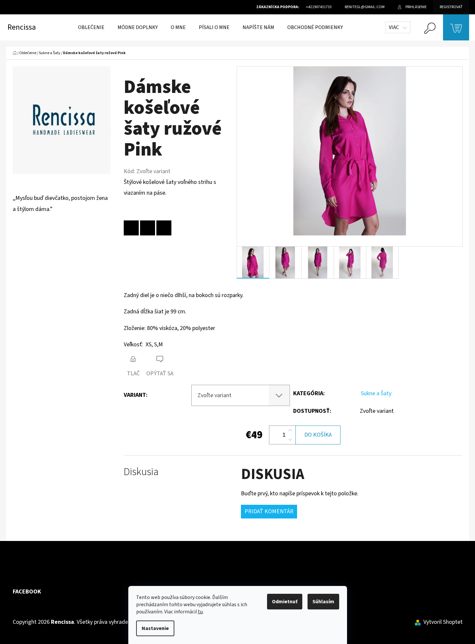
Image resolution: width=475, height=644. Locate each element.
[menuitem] (91, 27)
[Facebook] (147, 227)
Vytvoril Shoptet (443, 622)
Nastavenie (155, 628)
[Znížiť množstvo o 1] (290, 439)
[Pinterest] (131, 227)
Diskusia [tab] (141, 472)
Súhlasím (323, 601)
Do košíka (318, 435)
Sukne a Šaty (376, 393)
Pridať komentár (269, 511)
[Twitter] (163, 227)
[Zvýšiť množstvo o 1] (290, 430)
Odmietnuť (284, 601)
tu (200, 611)
